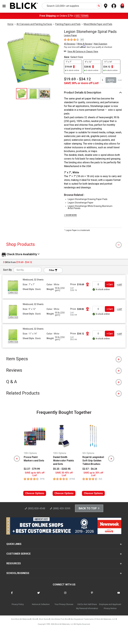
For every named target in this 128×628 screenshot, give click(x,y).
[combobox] (27, 270)
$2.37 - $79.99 (32, 468)
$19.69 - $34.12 (77, 79)
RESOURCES (13, 563)
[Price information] (87, 284)
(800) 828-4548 (36, 508)
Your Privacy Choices (64, 604)
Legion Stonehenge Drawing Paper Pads (87, 199)
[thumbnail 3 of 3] (44, 93)
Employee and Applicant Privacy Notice (110, 606)
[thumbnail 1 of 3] (21, 93)
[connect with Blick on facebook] (12, 594)
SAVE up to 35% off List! (93, 474)
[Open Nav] (4, 6)
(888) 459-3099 (61, 508)
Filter (52, 270)
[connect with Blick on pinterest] (92, 594)
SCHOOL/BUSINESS (17, 573)
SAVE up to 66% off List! (34, 474)
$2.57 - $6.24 (89, 468)
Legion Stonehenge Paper (80, 202)
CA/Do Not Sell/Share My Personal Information (87, 606)
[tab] (64, 244)
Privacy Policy (18, 604)
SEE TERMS (82, 15)
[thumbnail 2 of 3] (33, 93)
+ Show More (70, 215)
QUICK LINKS (13, 544)
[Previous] (17, 458)
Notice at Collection (41, 604)
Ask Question (100, 44)
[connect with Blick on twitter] (38, 594)
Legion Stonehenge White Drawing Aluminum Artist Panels (90, 207)
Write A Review (84, 44)
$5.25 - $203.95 (62, 468)
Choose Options (34, 493)
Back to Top (88, 508)
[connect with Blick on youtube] (119, 594)
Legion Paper (70, 35)
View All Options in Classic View (82, 51)
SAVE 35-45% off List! (64, 474)
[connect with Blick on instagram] (65, 594)
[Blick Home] (24, 6)
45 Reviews (69, 44)
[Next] (111, 458)
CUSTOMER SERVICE (18, 553)
